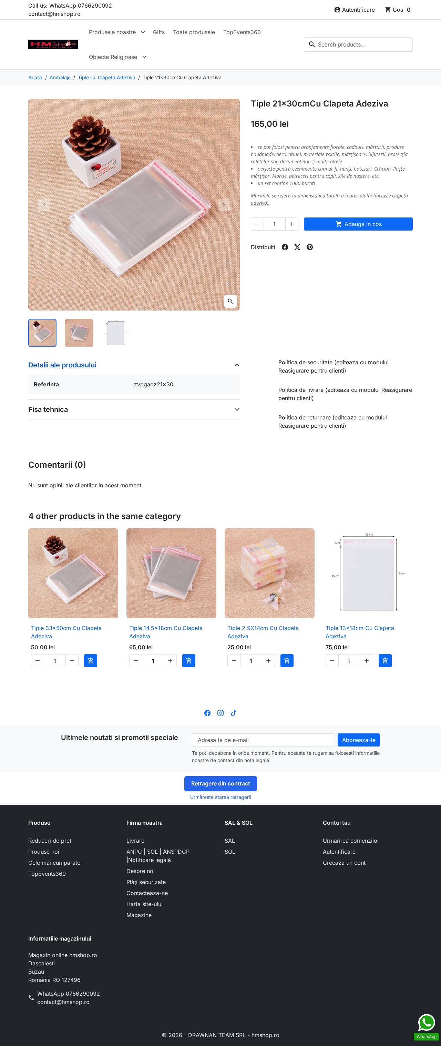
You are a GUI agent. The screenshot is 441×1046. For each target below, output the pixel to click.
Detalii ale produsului (62, 365)
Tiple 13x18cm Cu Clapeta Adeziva (360, 632)
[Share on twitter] (297, 247)
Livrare (135, 840)
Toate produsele (194, 32)
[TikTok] (233, 713)
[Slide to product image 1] (42, 333)
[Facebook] (207, 713)
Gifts (159, 32)
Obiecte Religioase (113, 56)
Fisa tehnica (48, 409)
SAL (230, 840)
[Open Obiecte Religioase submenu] (144, 57)
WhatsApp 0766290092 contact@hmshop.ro (68, 997)
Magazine (139, 915)
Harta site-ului (144, 904)
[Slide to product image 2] (79, 333)
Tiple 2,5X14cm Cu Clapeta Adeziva (263, 632)
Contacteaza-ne (147, 893)
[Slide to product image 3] (116, 333)
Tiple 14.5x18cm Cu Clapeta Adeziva (166, 632)
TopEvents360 (242, 32)
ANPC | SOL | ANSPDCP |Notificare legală (157, 855)
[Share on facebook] (284, 247)
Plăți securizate (146, 882)
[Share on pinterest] (309, 247)
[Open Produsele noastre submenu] (143, 32)
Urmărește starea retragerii (220, 797)
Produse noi (43, 851)
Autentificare (339, 851)
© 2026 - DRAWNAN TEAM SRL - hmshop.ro (220, 1035)
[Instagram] (220, 713)
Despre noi (140, 870)
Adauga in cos (359, 224)
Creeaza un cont (344, 862)
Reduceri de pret (49, 840)
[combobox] (358, 44)
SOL (230, 851)
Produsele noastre (112, 32)
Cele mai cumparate (54, 862)
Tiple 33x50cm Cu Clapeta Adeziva (66, 632)
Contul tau (337, 822)
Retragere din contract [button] (220, 783)
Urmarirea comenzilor (351, 840)
